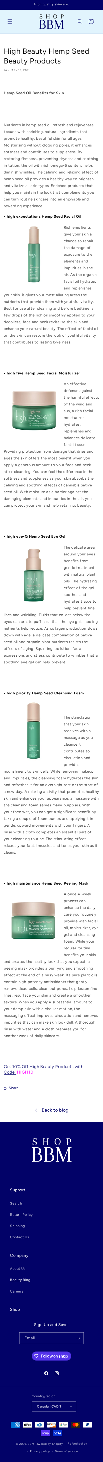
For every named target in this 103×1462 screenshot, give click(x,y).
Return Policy (21, 1215)
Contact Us (19, 1237)
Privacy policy (40, 1451)
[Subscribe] (78, 1338)
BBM (31, 1444)
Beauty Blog (20, 1280)
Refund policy (77, 1443)
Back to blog (55, 1110)
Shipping (17, 1226)
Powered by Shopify (49, 1444)
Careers (17, 1291)
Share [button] (14, 1088)
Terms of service (66, 1451)
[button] (10, 21)
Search (16, 1203)
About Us (18, 1269)
